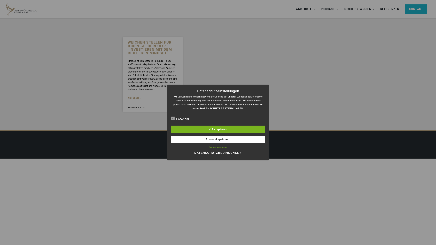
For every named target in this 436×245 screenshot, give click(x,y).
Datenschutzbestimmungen (221, 108)
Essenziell (182, 119)
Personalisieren (218, 147)
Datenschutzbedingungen (218, 152)
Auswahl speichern (218, 139)
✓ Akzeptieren (218, 129)
